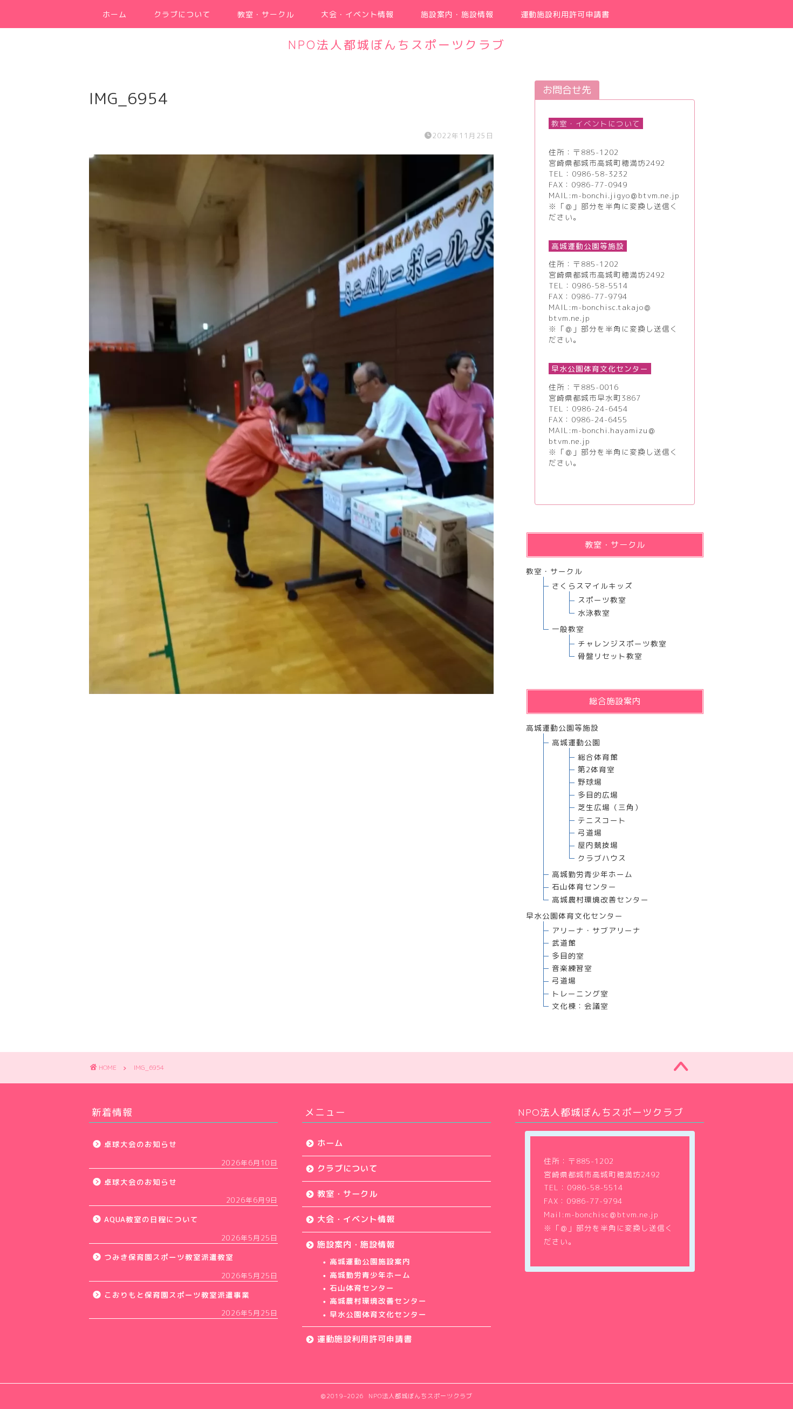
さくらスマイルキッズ (592, 586)
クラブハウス (602, 858)
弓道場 (590, 832)
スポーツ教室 (602, 600)
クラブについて (182, 14)
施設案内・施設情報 (457, 14)
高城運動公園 (576, 742)
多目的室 (568, 955)
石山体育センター (584, 886)
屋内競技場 (598, 845)
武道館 (564, 943)
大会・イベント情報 (357, 14)
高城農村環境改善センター (600, 899)
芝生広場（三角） (610, 807)
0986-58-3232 (600, 173)
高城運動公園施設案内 (370, 1261)
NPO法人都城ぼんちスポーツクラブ (396, 44)
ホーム (114, 14)
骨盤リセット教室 (610, 656)
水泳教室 (594, 613)
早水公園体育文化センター (378, 1314)
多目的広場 (598, 795)
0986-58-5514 (600, 285)
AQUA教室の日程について (151, 1219)
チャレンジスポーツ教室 (622, 643)
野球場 (590, 782)
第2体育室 (596, 769)
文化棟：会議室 (580, 1006)
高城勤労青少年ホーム (592, 874)
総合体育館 (598, 757)
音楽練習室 (572, 968)
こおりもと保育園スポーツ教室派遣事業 (177, 1295)
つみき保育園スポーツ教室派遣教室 (169, 1257)
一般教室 (568, 629)
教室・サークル (265, 14)
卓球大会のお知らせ (140, 1144)
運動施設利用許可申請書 (565, 14)
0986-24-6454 (600, 408)
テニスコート (602, 820)
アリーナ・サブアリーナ (596, 930)
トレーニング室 (580, 993)
